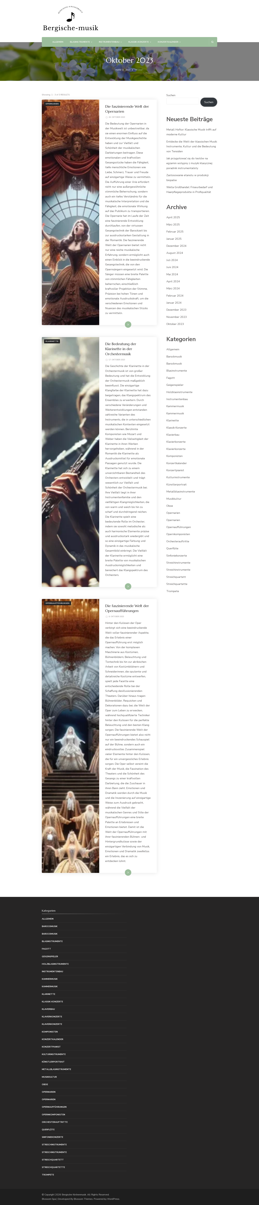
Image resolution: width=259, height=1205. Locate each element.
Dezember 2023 (176, 310)
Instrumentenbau (109, 42)
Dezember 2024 (176, 246)
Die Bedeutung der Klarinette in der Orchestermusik (120, 349)
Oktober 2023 (175, 324)
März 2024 (173, 288)
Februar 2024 (174, 295)
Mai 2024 (172, 274)
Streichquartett (176, 577)
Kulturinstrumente (178, 477)
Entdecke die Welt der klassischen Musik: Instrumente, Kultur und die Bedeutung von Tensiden (191, 146)
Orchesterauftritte (177, 541)
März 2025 (173, 224)
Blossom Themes (83, 1199)
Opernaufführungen (58, 603)
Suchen (170, 95)
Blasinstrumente (80, 42)
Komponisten (174, 456)
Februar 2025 (174, 231)
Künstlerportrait (176, 484)
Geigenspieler (174, 385)
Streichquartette (176, 584)
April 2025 (173, 217)
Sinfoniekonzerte (176, 555)
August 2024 (174, 253)
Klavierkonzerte (176, 442)
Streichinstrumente (178, 562)
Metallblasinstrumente (180, 491)
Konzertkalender (168, 42)
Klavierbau (172, 435)
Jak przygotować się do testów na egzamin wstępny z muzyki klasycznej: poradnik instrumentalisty (189, 163)
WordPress (113, 1199)
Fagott (170, 378)
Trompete (172, 591)
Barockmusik (174, 356)
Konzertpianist (175, 470)
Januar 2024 (174, 303)
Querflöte (172, 548)
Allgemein (57, 42)
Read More (123, 324)
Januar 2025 (174, 239)
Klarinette (52, 341)
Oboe (169, 506)
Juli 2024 (172, 260)
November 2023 (176, 317)
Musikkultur (173, 499)
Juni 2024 (172, 267)
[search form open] (212, 42)
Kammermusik (175, 406)
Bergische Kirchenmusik (74, 1194)
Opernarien (52, 104)
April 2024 (173, 281)
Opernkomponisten (178, 534)
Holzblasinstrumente (179, 392)
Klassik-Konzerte (138, 42)
